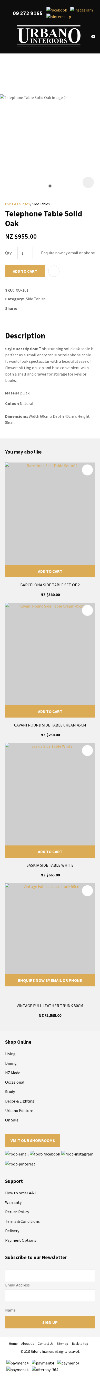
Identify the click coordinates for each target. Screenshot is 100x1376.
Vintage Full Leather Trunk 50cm (50, 1005)
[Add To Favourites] (53, 271)
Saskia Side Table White (50, 865)
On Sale (11, 1119)
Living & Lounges (17, 204)
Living (10, 1053)
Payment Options (20, 1240)
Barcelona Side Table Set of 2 (50, 584)
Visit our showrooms (33, 1140)
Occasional (14, 1082)
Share (10, 308)
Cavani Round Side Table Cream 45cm (50, 725)
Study (10, 1091)
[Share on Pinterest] (41, 308)
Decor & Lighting (20, 1101)
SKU (9, 290)
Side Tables (40, 204)
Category (14, 298)
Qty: (8, 252)
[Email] (34, 308)
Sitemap (62, 1343)
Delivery (12, 1230)
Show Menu (8, 36)
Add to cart (25, 271)
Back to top (80, 1343)
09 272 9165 (28, 13)
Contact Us (45, 1343)
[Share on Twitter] (26, 308)
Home (13, 1343)
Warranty (13, 1202)
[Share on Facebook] (20, 308)
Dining (11, 1063)
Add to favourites (87, 470)
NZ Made (12, 1072)
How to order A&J (20, 1192)
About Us (27, 1343)
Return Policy (17, 1211)
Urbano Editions (19, 1110)
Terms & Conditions (22, 1221)
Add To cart (50, 571)
